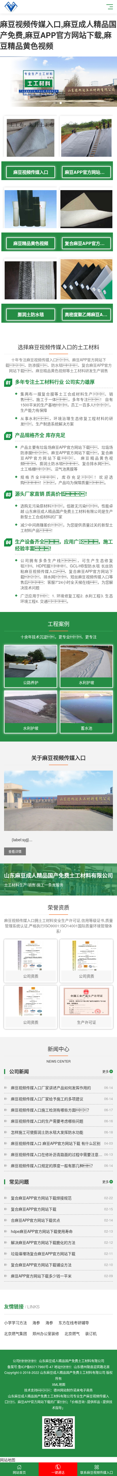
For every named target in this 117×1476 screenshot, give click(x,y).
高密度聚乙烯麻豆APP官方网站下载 (88, 314)
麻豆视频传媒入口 (30, 172)
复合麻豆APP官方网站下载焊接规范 (62, 1198)
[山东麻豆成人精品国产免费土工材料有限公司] (11, 7)
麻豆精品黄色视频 (30, 243)
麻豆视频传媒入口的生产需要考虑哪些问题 (62, 1121)
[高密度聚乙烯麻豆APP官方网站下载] (86, 285)
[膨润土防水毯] (30, 281)
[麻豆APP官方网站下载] (86, 138)
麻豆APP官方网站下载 (87, 172)
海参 (36, 1322)
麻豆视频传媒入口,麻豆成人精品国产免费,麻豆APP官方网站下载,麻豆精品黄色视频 (58, 34)
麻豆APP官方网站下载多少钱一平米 (62, 1276)
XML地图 (58, 1384)
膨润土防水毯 (31, 314)
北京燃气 (72, 1333)
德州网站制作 (63, 1390)
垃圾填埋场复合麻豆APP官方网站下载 (62, 1253)
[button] (56, 103)
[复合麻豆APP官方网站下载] (86, 209)
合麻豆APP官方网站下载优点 (62, 1220)
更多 (105, 1071)
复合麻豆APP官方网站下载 (88, 243)
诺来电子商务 (83, 1390)
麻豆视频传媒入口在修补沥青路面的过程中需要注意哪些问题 (62, 1154)
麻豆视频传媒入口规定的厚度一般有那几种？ (62, 1165)
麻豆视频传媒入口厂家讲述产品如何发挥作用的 (62, 1087)
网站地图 (7, 1459)
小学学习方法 (15, 1322)
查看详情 (14, 851)
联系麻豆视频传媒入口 (96, 1472)
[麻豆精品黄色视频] (30, 209)
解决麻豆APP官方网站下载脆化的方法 (62, 1242)
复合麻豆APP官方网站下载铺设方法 (62, 1264)
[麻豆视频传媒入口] (30, 138)
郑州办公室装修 (45, 1333)
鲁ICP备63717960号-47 (35, 1366)
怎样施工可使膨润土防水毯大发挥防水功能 (62, 1132)
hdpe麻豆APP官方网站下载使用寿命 (62, 1231)
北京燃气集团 (15, 1333)
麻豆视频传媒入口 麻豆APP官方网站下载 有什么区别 (62, 1143)
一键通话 (57, 1472)
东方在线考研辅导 (74, 1322)
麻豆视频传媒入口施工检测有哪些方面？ (62, 1110)
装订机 (91, 1333)
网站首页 (19, 1472)
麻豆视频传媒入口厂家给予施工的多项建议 (62, 1098)
